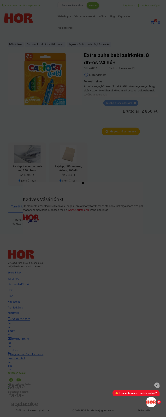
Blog (112, 16)
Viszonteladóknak (84, 16)
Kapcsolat (124, 16)
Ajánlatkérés (65, 27)
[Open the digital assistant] (151, 402)
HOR (101, 16)
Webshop (63, 16)
